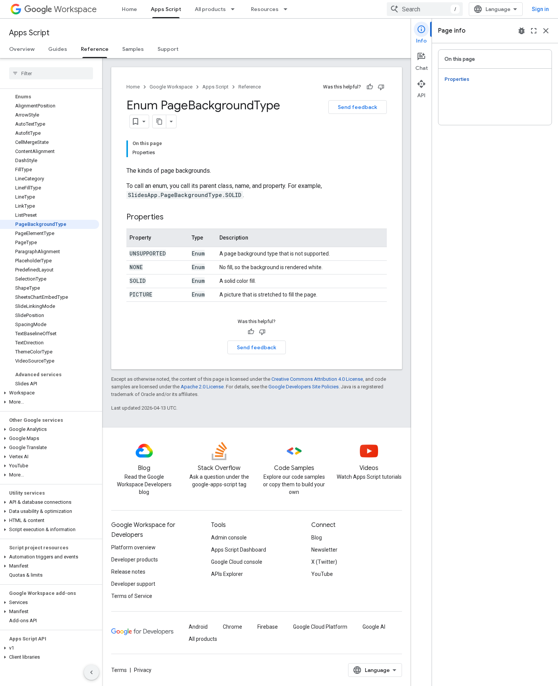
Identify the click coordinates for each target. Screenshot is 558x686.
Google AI (374, 627)
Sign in (540, 9)
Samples (133, 49)
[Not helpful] (381, 87)
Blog (316, 538)
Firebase (267, 627)
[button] (49, 392)
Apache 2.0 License (202, 387)
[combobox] (425, 9)
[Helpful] (369, 87)
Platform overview (133, 547)
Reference (95, 49)
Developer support (133, 584)
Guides (57, 49)
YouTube (322, 574)
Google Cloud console (236, 562)
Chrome (232, 627)
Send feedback (357, 107)
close (545, 30)
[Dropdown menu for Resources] (288, 9)
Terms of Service (131, 596)
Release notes (128, 572)
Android (198, 627)
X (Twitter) (324, 562)
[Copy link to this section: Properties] (171, 217)
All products (210, 9)
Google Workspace (171, 87)
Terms (119, 670)
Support (168, 49)
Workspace (75, 9)
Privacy (142, 670)
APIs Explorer (227, 574)
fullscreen (533, 30)
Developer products (134, 560)
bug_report (521, 30)
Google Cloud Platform (320, 627)
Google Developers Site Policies (303, 387)
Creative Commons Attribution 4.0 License (317, 379)
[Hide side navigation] (91, 672)
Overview (22, 49)
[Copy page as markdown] (159, 121)
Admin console (229, 538)
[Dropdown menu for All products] (235, 9)
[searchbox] (51, 73)
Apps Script (166, 9)
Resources (265, 9)
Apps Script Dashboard (238, 550)
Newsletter (324, 550)
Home (129, 9)
